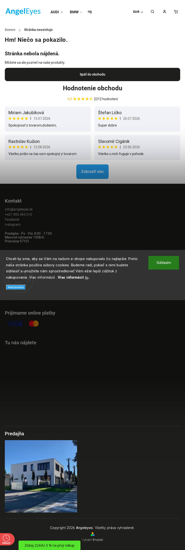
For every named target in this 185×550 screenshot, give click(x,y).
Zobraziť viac (92, 171)
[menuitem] (58, 12)
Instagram (12, 224)
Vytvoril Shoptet (92, 540)
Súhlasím (164, 263)
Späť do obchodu (92, 74)
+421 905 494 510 (18, 214)
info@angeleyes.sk (19, 209)
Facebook (12, 219)
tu (86, 277)
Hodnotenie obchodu (92, 88)
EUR (136, 12)
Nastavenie (16, 287)
